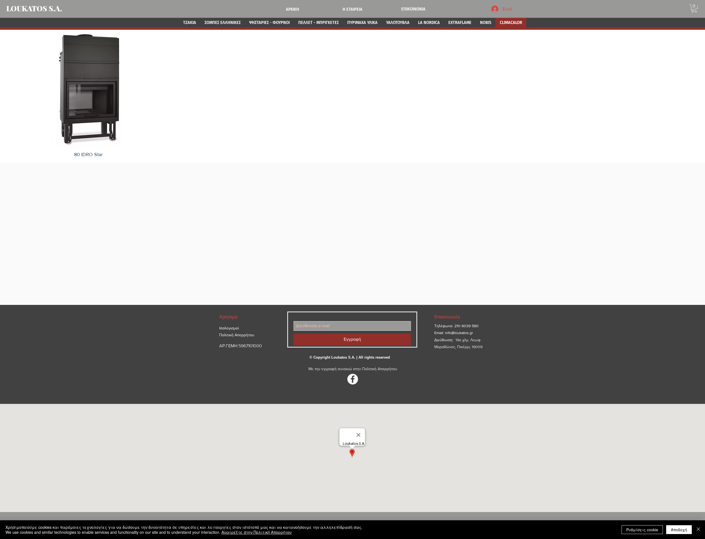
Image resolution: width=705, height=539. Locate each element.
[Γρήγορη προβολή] (88, 89)
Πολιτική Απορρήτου (379, 369)
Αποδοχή (679, 529)
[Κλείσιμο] (698, 530)
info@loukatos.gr (459, 333)
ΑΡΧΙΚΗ (292, 9)
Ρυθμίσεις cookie (642, 529)
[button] (694, 8)
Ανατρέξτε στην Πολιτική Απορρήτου (256, 532)
